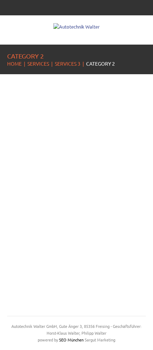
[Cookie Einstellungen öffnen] (13, 341)
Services (38, 63)
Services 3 (67, 63)
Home (14, 63)
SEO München (71, 340)
